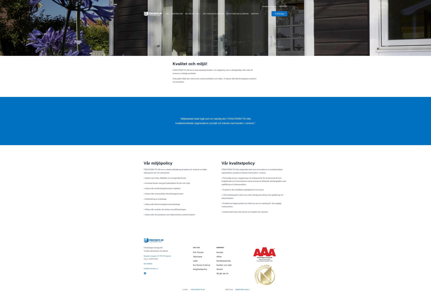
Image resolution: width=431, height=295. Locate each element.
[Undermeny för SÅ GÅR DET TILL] (200, 13)
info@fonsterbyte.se (269, 6)
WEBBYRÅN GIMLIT (242, 289)
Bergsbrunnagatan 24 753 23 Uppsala (157, 256)
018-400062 (283, 6)
